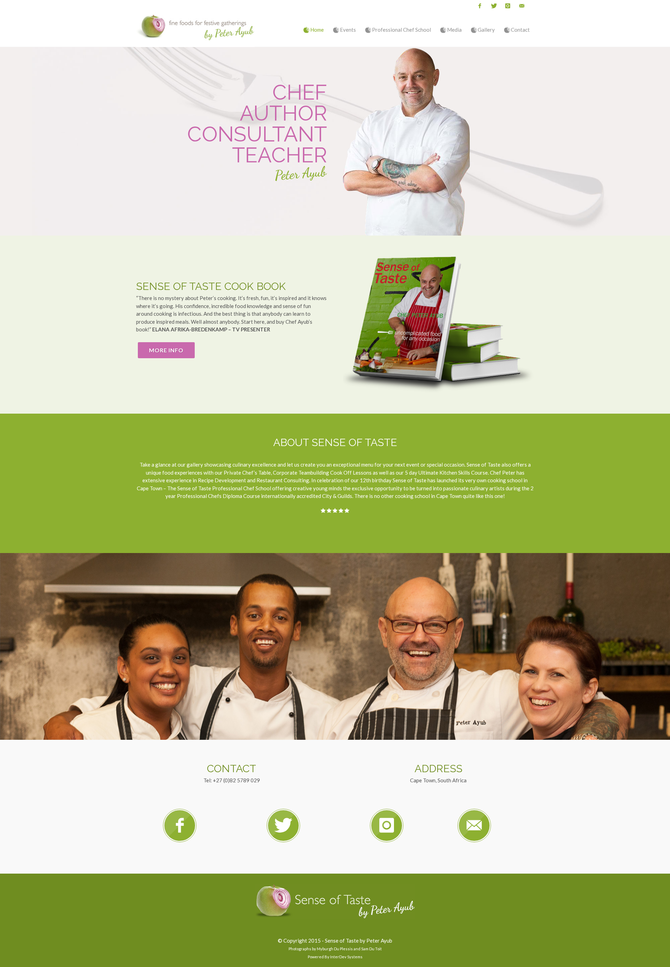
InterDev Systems (346, 956)
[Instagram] (508, 6)
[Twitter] (494, 6)
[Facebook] (480, 6)
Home (317, 29)
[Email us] (522, 6)
